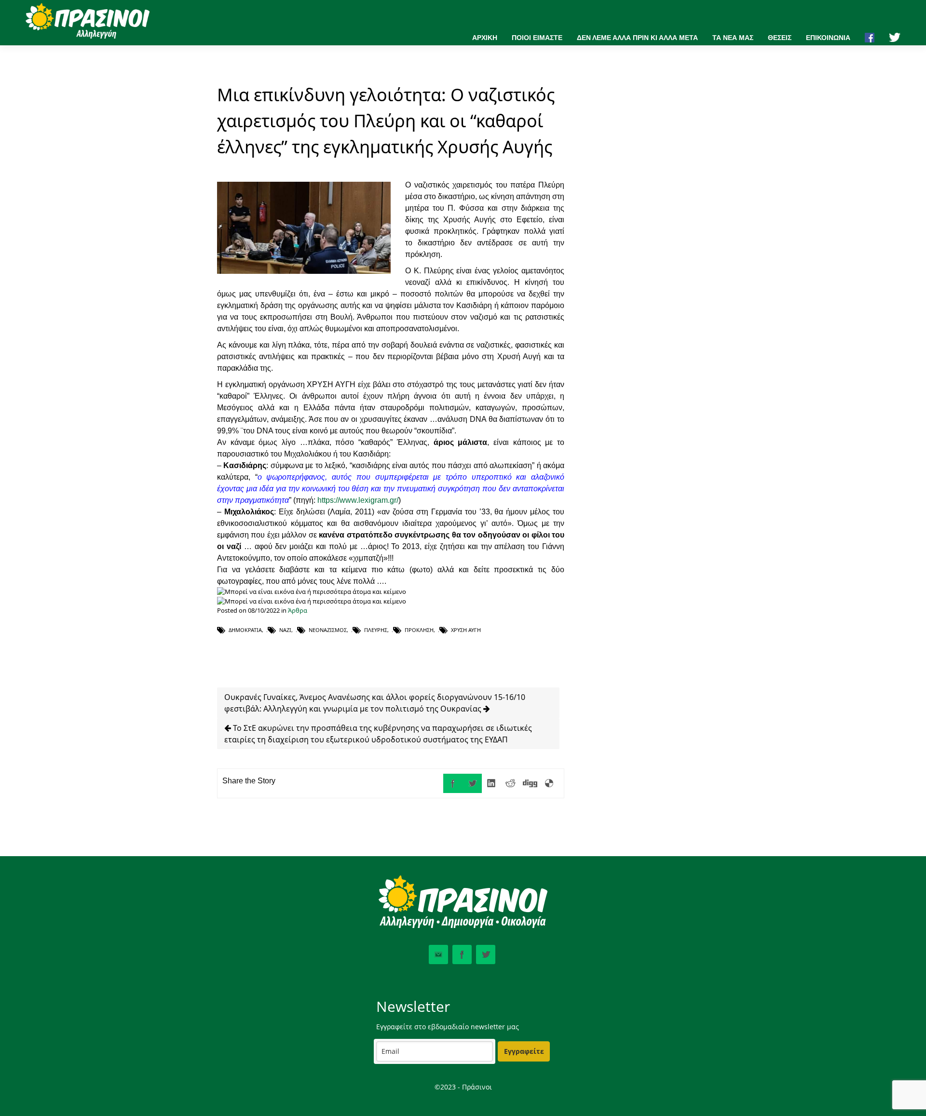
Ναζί (285, 629)
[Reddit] (510, 783)
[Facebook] (453, 783)
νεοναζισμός (328, 629)
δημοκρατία (245, 629)
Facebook (462, 954)
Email (438, 954)
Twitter (485, 954)
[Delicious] (549, 783)
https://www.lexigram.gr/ (357, 500)
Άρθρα (297, 610)
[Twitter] (472, 783)
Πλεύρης (375, 629)
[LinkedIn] (491, 783)
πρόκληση (419, 629)
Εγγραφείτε (524, 1051)
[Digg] (530, 783)
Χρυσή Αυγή (466, 629)
